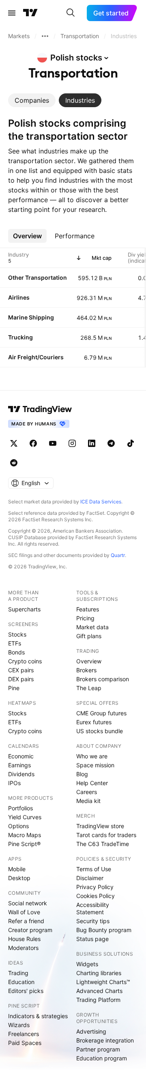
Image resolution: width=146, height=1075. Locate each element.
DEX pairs (21, 679)
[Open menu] (12, 13)
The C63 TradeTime (102, 843)
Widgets (87, 964)
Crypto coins (25, 661)
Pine (13, 687)
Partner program (98, 1049)
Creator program (30, 929)
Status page (92, 938)
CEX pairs (21, 670)
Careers (86, 791)
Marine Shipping (31, 317)
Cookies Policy (95, 895)
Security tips (93, 920)
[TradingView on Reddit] (13, 462)
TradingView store (100, 825)
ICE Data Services (100, 502)
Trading (18, 972)
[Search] (70, 13)
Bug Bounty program (103, 929)
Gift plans (88, 635)
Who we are (91, 756)
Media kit (88, 800)
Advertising (91, 1031)
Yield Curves (24, 817)
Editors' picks (25, 990)
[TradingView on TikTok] (130, 443)
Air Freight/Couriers (36, 357)
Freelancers (23, 1033)
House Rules (24, 938)
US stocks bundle (99, 730)
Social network (27, 903)
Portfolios (20, 808)
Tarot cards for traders (106, 834)
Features (87, 609)
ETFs (14, 643)
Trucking (20, 337)
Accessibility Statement (92, 908)
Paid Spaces (24, 1042)
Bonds (16, 652)
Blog (82, 774)
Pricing (85, 618)
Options (18, 825)
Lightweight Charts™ (103, 981)
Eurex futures (94, 722)
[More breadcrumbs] (45, 36)
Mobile (17, 869)
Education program (101, 1058)
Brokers (86, 670)
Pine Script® (24, 843)
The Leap (88, 687)
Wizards (19, 1024)
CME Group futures (101, 713)
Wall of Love (24, 912)
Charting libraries (98, 972)
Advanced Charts (99, 990)
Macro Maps (24, 834)
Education (21, 981)
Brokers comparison (102, 679)
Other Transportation (37, 277)
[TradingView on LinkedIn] (91, 443)
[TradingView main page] (30, 13)
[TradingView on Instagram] (72, 443)
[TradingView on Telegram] (111, 443)
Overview (88, 661)
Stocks (17, 634)
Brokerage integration (105, 1040)
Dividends (21, 774)
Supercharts (24, 609)
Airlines (19, 297)
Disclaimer (89, 877)
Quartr (118, 555)
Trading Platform (98, 999)
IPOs (14, 782)
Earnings (19, 765)
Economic (21, 756)
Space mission (95, 765)
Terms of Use (93, 869)
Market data (92, 627)
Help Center (92, 782)
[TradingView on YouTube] (52, 443)
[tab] (32, 100)
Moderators (23, 947)
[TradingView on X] (13, 443)
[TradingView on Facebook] (33, 443)
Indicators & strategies (38, 1015)
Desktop (19, 877)
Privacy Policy (95, 886)
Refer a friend (26, 920)
